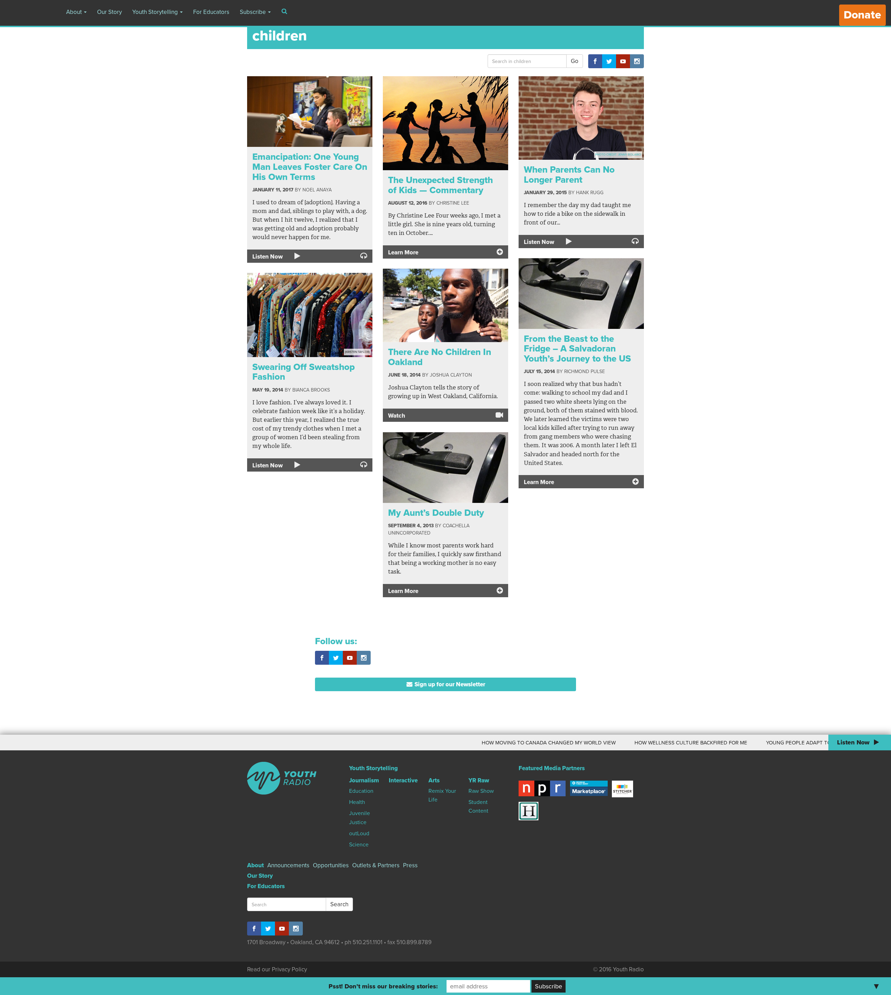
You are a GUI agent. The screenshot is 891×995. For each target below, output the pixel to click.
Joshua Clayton (451, 375)
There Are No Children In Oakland (439, 357)
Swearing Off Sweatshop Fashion (303, 372)
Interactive (403, 780)
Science (359, 844)
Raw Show (481, 791)
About (74, 12)
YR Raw (478, 780)
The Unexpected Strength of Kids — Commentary (440, 185)
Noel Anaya (317, 190)
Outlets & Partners (376, 865)
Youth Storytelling (155, 12)
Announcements (288, 865)
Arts (434, 780)
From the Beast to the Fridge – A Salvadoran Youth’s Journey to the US (577, 348)
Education (361, 791)
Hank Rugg (590, 193)
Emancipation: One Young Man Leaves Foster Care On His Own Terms (309, 166)
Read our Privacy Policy (277, 969)
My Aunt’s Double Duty (436, 512)
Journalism (364, 780)
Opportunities (331, 865)
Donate (862, 15)
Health (357, 802)
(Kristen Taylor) (357, 352)
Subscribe (253, 12)
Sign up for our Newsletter (449, 684)
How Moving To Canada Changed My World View (504, 743)
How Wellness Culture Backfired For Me (646, 743)
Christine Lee (452, 203)
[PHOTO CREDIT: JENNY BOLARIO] (581, 117)
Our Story (109, 12)
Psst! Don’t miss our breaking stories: (383, 986)
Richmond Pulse (584, 371)
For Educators (211, 12)
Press (410, 865)
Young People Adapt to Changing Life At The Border (794, 743)
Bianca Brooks (311, 390)
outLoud (359, 833)
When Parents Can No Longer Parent (569, 174)
